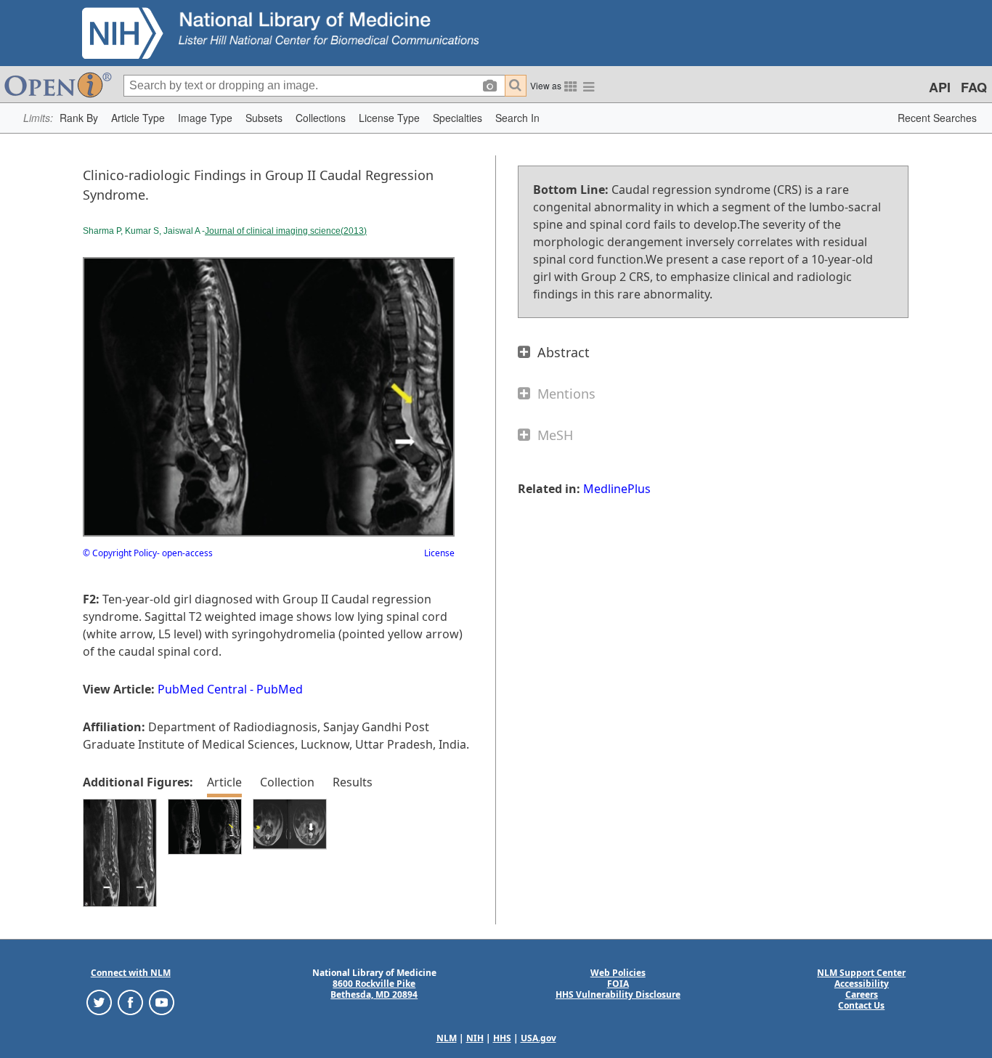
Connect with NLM (131, 973)
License (439, 553)
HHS (502, 1038)
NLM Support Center (861, 973)
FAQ (974, 87)
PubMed (279, 689)
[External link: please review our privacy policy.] (99, 1002)
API (940, 87)
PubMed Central (202, 689)
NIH (475, 1038)
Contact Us (861, 1005)
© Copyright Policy (120, 553)
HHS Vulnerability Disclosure (618, 994)
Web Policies (618, 973)
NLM (446, 1038)
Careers (861, 994)
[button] (79, 118)
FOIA (618, 983)
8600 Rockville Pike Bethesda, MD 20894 (374, 989)
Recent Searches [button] (937, 117)
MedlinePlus (617, 489)
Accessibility (861, 983)
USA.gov (538, 1038)
